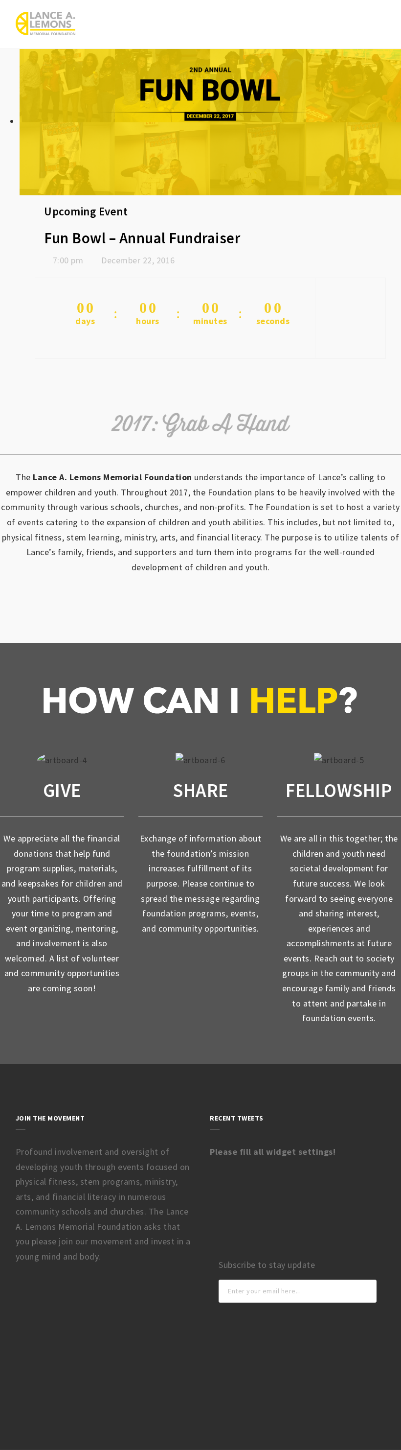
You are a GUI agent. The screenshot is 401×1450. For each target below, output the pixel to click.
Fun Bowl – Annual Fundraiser (142, 238)
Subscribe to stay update (267, 1264)
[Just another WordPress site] (46, 23)
